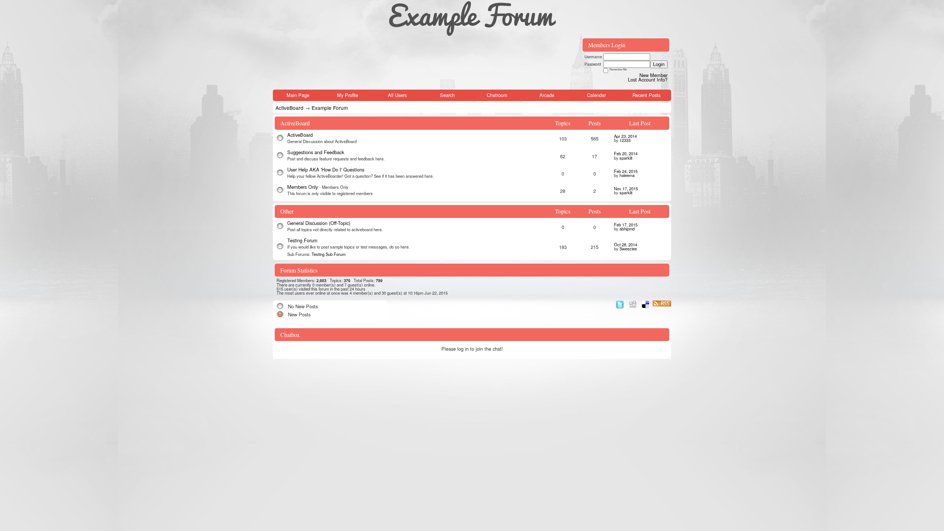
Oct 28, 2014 (625, 244)
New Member (653, 75)
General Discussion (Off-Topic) (318, 222)
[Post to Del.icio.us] (645, 303)
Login (658, 64)
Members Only (303, 186)
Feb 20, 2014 (626, 153)
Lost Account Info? (647, 79)
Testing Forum (302, 240)
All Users (397, 94)
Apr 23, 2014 (625, 136)
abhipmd (627, 229)
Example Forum (330, 107)
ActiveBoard (289, 107)
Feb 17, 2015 (626, 225)
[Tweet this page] (620, 303)
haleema (627, 175)
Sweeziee (628, 248)
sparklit (626, 158)
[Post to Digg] (632, 303)
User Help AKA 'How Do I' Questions (325, 169)
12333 (625, 140)
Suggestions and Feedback (315, 152)
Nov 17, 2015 (626, 188)
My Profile (347, 94)
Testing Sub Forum (329, 254)
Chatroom (497, 94)
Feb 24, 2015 (626, 171)
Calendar (596, 94)
